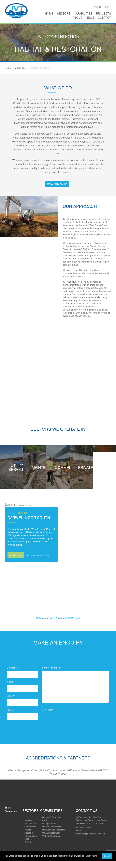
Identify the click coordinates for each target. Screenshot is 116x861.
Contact (104, 17)
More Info (16, 555)
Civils (44, 820)
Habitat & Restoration (52, 826)
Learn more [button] (91, 856)
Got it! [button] (107, 856)
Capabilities (83, 13)
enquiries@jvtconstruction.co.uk (90, 833)
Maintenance (30, 823)
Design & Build (49, 823)
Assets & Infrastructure (30, 834)
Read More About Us (58, 398)
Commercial (30, 826)
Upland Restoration (51, 832)
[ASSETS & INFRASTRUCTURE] (104, 448)
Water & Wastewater (51, 835)
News (90, 17)
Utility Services (28, 819)
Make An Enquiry (57, 183)
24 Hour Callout (28, 840)
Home (49, 13)
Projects (103, 13)
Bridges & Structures (52, 817)
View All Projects (38, 555)
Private (27, 829)
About (77, 17)
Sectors (63, 13)
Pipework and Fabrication (53, 829)
